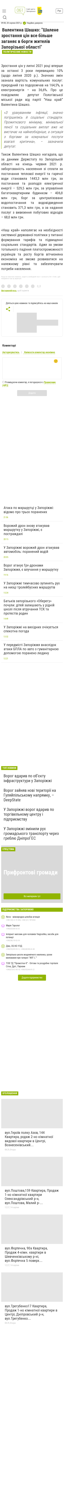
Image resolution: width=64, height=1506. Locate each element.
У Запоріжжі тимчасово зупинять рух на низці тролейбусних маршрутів (32, 585)
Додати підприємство (32, 977)
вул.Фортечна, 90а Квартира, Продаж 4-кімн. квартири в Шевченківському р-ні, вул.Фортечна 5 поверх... (26, 1254)
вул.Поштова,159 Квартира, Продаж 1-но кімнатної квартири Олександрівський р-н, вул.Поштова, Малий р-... (32, 1196)
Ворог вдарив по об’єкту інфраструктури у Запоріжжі (28, 778)
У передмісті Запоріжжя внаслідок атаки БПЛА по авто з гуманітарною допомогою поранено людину (31, 649)
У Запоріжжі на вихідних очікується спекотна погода (31, 629)
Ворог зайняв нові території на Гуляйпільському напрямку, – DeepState (30, 795)
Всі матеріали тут (32, 896)
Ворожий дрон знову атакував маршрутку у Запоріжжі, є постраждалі (26, 530)
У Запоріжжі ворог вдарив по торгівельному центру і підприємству (29, 814)
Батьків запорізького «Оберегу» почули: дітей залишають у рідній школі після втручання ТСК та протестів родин (29, 607)
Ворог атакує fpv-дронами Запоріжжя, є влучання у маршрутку (31, 567)
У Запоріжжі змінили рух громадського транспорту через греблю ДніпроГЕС (31, 833)
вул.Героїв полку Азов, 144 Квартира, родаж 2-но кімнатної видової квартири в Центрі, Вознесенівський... (29, 1139)
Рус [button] (59, 10)
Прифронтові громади (31, 872)
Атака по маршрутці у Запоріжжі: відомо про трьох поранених (29, 510)
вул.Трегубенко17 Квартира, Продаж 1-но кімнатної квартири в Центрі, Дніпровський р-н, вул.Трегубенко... (31, 1312)
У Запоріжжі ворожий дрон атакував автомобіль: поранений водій (31, 550)
